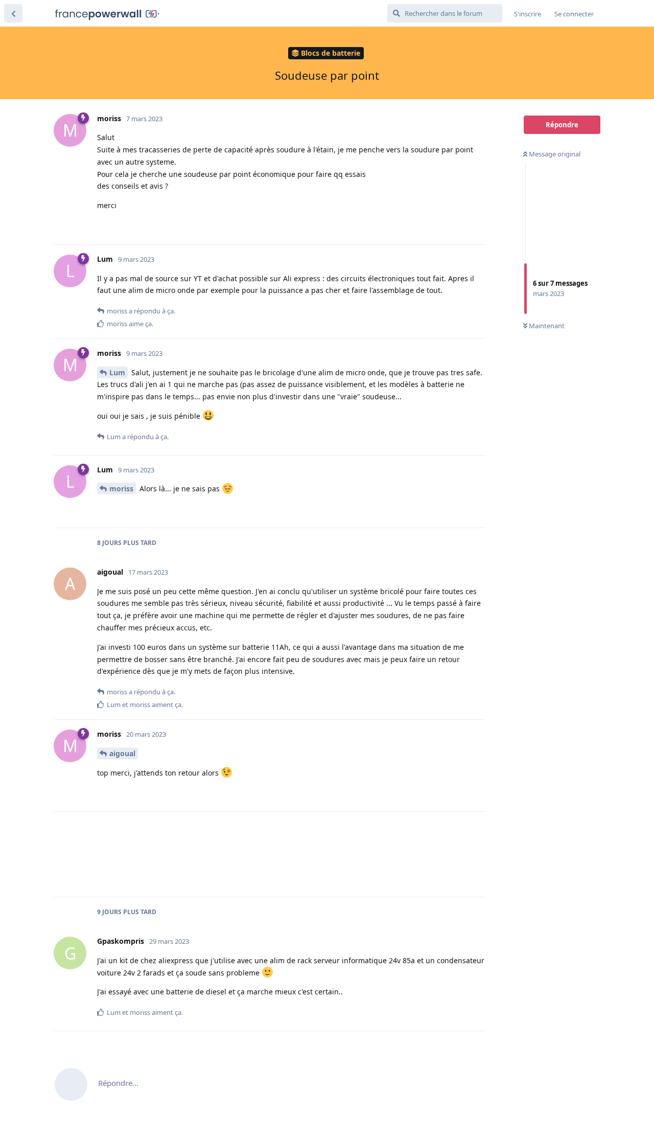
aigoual (122, 753)
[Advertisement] (291, 854)
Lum (117, 372)
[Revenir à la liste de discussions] (13, 13)
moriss (121, 488)
